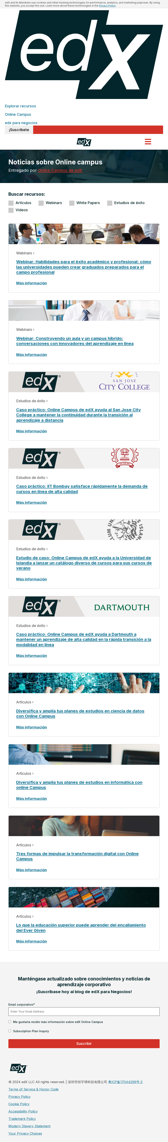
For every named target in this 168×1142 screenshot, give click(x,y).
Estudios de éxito (129, 203)
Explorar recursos (20, 106)
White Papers (88, 203)
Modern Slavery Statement (29, 1126)
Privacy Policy (107, 5)
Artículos (23, 203)
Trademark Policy (22, 1119)
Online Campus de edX (60, 170)
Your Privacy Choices (25, 1133)
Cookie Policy (19, 1104)
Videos (22, 210)
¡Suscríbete (19, 130)
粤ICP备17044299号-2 (125, 1082)
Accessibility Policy (23, 1111)
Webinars (54, 203)
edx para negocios (21, 123)
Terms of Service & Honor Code (33, 1089)
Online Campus (18, 114)
